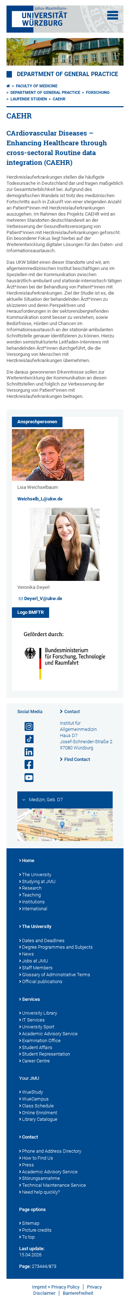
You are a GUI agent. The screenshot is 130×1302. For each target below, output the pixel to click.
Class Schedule (38, 1105)
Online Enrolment (39, 1112)
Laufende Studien (28, 99)
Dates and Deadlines (43, 940)
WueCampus (35, 1099)
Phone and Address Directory (51, 1151)
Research (32, 888)
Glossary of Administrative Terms (56, 974)
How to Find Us (37, 1158)
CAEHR (59, 99)
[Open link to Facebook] (26, 764)
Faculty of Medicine (36, 86)
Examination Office (41, 1040)
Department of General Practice (67, 74)
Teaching (31, 895)
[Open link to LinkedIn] (26, 752)
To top (28, 1237)
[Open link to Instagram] (26, 726)
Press (28, 1165)
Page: (25, 1266)
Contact (72, 711)
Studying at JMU (39, 881)
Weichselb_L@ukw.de (39, 499)
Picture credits (37, 1230)
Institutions (33, 901)
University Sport (38, 1026)
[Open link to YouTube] (26, 777)
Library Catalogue (39, 1119)
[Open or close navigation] (112, 15)
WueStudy (32, 1092)
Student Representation (46, 1054)
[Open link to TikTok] (26, 739)
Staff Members (37, 967)
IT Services (33, 1020)
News (28, 954)
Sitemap (30, 1223)
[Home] (8, 86)
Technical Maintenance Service (54, 1185)
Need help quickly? (41, 1192)
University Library (39, 1013)
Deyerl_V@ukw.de (43, 598)
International (34, 908)
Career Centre (36, 1061)
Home (28, 860)
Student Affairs (37, 1047)
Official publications (42, 981)
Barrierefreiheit (78, 1293)
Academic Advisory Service (50, 1033)
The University (36, 874)
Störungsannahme (41, 1178)
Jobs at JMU (35, 961)
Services (31, 999)
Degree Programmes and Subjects (57, 947)
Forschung (98, 92)
